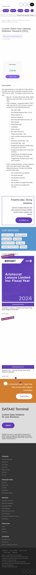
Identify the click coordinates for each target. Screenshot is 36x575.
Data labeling (6, 508)
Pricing (27, 10)
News (3, 526)
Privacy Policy (13, 550)
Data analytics (20, 243)
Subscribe (24, 396)
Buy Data (13, 10)
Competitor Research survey (10, 516)
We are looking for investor (10, 544)
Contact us (24, 220)
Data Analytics (6, 513)
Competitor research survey (10, 247)
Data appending (6, 239)
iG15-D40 (4, 490)
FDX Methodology (7, 493)
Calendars (5, 462)
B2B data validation (20, 235)
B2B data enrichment (8, 243)
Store (8, 20)
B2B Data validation (7, 503)
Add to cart (12, 76)
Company (4, 550)
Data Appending (6, 506)
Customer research (7, 235)
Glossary (4, 531)
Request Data (6, 469)
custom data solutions (6, 6)
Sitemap (14, 552)
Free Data (5, 10)
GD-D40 (4, 482)
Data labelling (17, 239)
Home (3, 20)
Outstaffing (23, 247)
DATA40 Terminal (7, 459)
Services (20, 10)
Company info (6, 539)
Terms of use (23, 550)
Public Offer (7, 552)
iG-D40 (4, 487)
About (8, 425)
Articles (4, 529)
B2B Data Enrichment (8, 511)
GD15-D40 (5, 485)
